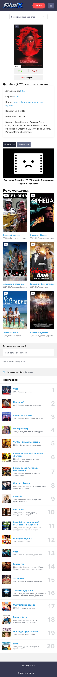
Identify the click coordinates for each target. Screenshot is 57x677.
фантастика (27, 102)
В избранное (30, 78)
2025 (22, 91)
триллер (38, 102)
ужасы (16, 102)
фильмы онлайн (15, 372)
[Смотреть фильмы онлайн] (13, 5)
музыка (9, 105)
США (16, 96)
